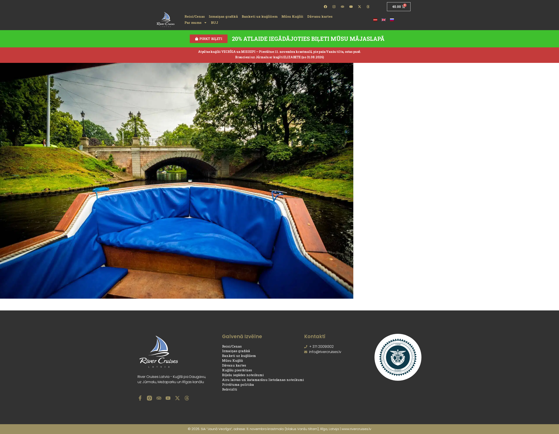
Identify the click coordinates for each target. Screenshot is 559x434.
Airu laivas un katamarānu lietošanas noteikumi (263, 379)
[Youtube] (351, 6)
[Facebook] (325, 6)
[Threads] (368, 6)
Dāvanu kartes (320, 16)
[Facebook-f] (140, 398)
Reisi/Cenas (195, 16)
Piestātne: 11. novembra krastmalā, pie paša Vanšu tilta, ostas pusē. (310, 52)
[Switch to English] (384, 19)
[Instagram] (334, 6)
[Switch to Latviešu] (375, 19)
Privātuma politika (238, 384)
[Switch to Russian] (392, 19)
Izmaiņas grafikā (223, 16)
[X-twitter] (359, 6)
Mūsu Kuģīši (292, 16)
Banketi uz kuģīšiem (260, 16)
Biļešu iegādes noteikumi (243, 375)
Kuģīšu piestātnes (237, 370)
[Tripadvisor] (342, 6)
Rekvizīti (229, 389)
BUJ (214, 22)
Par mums (193, 22)
